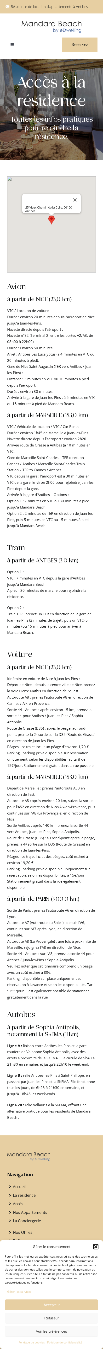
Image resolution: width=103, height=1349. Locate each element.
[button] (95, 1246)
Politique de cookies (31, 1342)
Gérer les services (19, 1292)
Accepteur (52, 1305)
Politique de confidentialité (64, 1342)
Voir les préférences (51, 1331)
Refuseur (51, 1318)
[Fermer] (75, 200)
